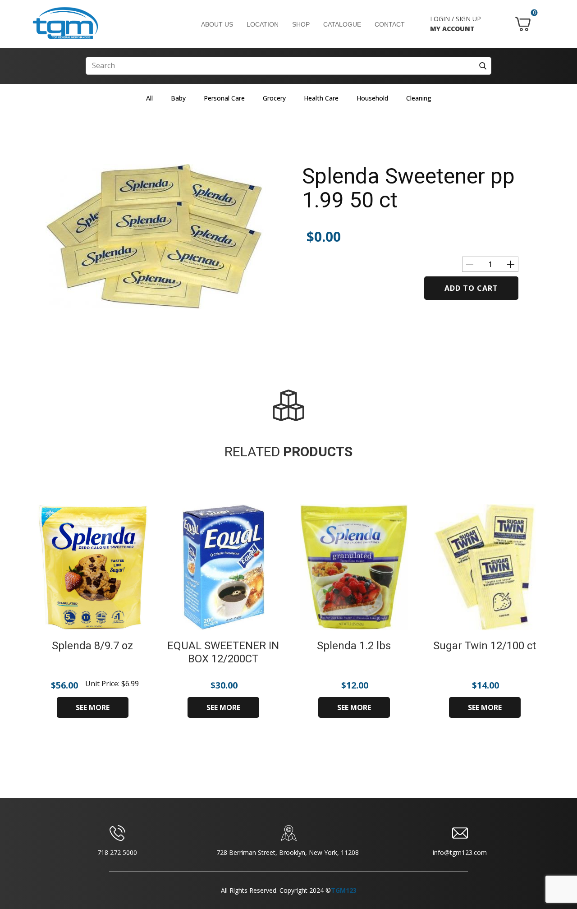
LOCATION (263, 24)
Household (372, 98)
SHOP (301, 24)
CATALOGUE (342, 24)
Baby (178, 98)
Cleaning (418, 98)
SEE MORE (93, 707)
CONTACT (390, 24)
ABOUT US (217, 24)
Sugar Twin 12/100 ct (484, 645)
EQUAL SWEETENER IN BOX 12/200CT (223, 652)
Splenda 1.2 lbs (354, 645)
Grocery (274, 98)
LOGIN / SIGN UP (455, 18)
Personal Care (224, 98)
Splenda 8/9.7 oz (92, 645)
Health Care (321, 98)
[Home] (65, 23)
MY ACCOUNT (452, 28)
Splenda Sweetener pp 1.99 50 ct (408, 188)
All (149, 98)
